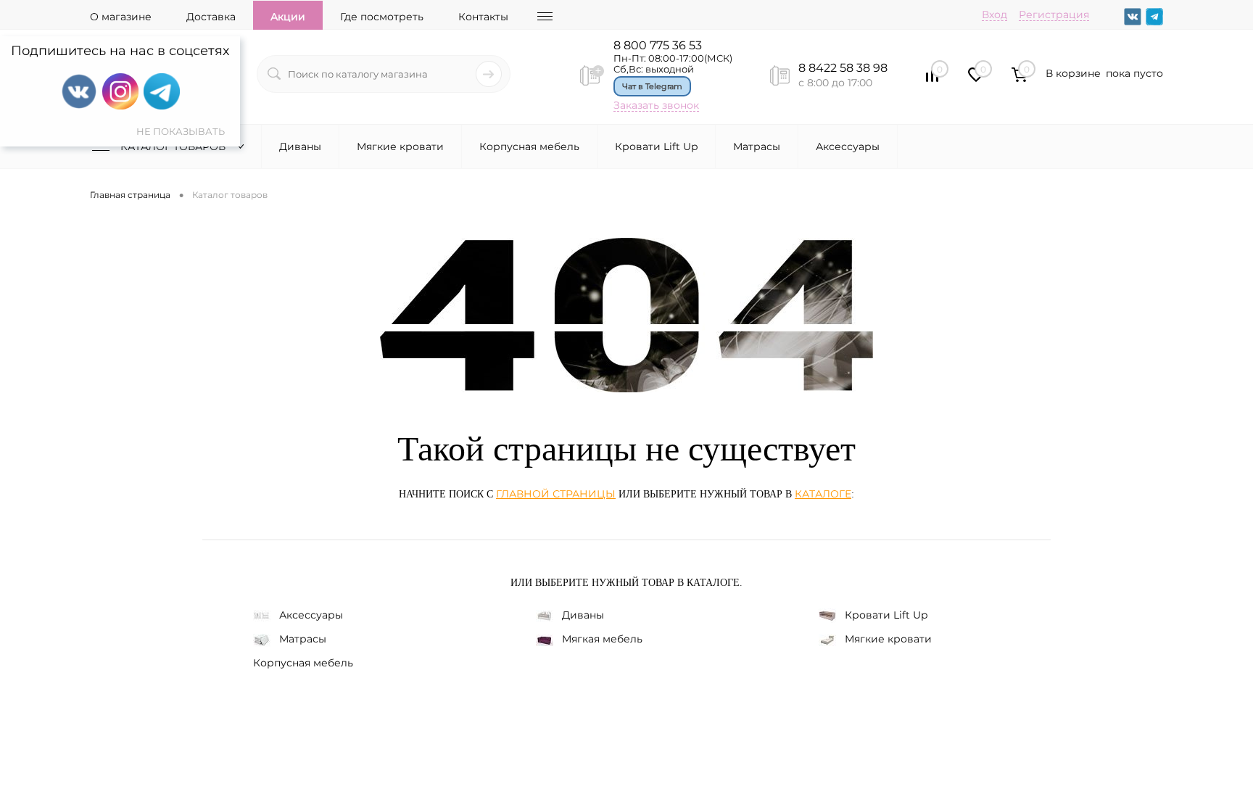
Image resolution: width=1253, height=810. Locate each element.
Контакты (483, 16)
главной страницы (556, 493)
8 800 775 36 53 (657, 45)
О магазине (121, 16)
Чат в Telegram (652, 86)
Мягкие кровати (400, 146)
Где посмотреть (381, 16)
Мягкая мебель (602, 638)
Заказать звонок (656, 105)
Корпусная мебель (529, 146)
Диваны (300, 146)
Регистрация (1054, 14)
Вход (994, 14)
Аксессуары (848, 146)
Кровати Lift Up (656, 146)
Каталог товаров (174, 146)
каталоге (823, 493)
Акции (287, 16)
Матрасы (756, 146)
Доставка (211, 16)
